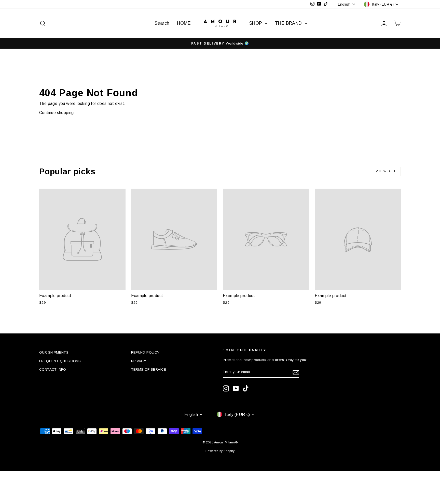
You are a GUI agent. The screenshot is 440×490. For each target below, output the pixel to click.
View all (386, 171)
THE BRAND (289, 23)
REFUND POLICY (145, 352)
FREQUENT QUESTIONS (60, 361)
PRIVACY (138, 361)
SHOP (256, 23)
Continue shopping (56, 112)
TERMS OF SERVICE (148, 369)
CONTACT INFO (52, 369)
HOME (184, 23)
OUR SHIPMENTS (53, 352)
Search (162, 23)
